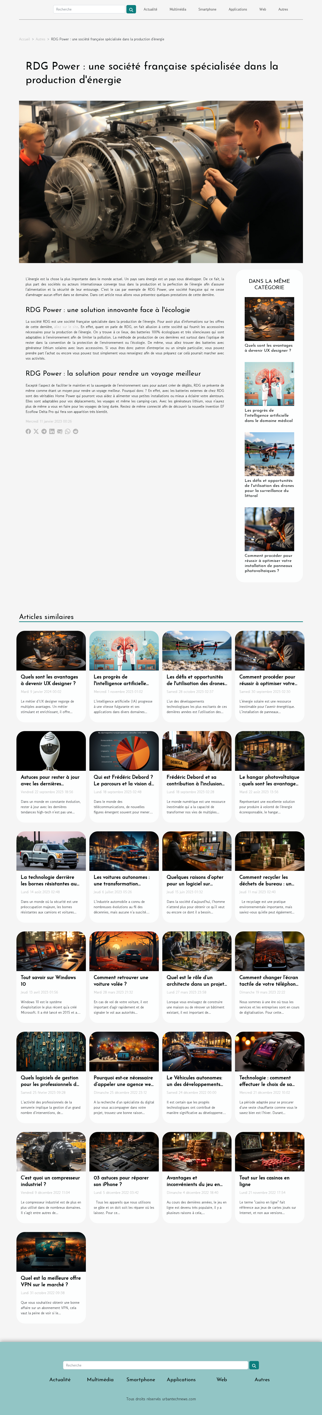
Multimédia (178, 9)
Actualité (150, 9)
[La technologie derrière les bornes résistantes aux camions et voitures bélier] (51, 850)
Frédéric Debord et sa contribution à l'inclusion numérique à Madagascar (196, 784)
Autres (283, 9)
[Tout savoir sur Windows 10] (51, 950)
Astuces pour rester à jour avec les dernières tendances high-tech (50, 784)
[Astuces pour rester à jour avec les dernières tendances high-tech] (51, 750)
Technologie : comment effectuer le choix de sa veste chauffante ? (265, 1085)
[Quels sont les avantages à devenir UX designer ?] (269, 318)
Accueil (24, 39)
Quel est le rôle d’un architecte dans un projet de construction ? (195, 984)
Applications (238, 9)
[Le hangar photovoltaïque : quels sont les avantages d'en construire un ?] (269, 750)
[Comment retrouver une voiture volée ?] (124, 950)
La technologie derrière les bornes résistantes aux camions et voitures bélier (50, 884)
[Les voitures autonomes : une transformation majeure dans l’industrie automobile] (124, 850)
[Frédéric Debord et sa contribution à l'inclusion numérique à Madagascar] (197, 750)
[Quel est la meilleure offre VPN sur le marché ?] (51, 1251)
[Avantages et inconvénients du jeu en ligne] (197, 1151)
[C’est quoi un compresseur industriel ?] (51, 1151)
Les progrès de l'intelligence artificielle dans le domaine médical (269, 416)
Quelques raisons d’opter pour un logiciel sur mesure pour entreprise (195, 884)
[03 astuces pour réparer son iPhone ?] (124, 1151)
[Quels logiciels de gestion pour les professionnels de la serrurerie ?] (51, 1051)
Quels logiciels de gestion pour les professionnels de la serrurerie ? (50, 1085)
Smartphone (207, 9)
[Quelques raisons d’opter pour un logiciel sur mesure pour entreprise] (197, 850)
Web (262, 9)
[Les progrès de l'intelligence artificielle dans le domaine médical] (269, 383)
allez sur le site (66, 326)
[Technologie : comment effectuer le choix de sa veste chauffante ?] (269, 1051)
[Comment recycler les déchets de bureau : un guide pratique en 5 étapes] (269, 850)
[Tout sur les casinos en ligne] (269, 1151)
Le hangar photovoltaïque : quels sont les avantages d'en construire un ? (269, 784)
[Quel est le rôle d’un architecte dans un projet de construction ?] (197, 950)
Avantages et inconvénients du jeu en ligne (193, 1185)
